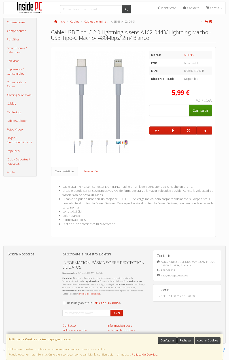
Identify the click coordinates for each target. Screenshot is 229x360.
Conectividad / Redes (16, 84)
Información (90, 171)
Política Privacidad (75, 330)
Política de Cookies (144, 354)
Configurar (167, 340)
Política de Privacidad (89, 293)
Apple (11, 172)
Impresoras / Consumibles (15, 71)
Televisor (13, 61)
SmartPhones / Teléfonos (17, 50)
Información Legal (120, 325)
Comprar (200, 110)
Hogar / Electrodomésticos (19, 140)
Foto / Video (15, 129)
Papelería (13, 151)
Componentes (16, 31)
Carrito (215, 8)
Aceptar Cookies (207, 340)
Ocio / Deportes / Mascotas (18, 161)
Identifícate (168, 8)
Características (64, 171)
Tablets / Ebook (17, 121)
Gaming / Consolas (19, 95)
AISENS (189, 55)
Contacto (193, 8)
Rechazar (185, 340)
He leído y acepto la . (94, 303)
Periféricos (14, 112)
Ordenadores (16, 22)
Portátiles (13, 39)
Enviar (116, 313)
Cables (11, 103)
